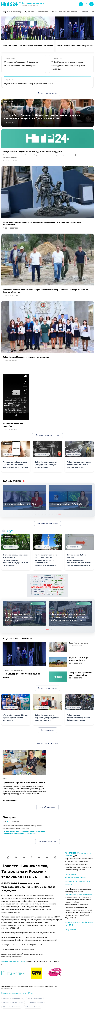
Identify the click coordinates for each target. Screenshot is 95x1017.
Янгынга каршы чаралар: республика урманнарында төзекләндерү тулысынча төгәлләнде (15, 560)
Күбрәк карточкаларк (47, 743)
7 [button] (56, 514)
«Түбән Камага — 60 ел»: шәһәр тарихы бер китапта (28, 46)
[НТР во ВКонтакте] (24, 857)
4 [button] (46, 514)
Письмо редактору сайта (13, 961)
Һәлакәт (84, 12)
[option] (12, 12)
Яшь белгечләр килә (78, 643)
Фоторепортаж (10, 604)
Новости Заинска (33, 1007)
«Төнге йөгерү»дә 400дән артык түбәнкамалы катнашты (15, 717)
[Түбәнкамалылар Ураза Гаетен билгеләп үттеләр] (43, 613)
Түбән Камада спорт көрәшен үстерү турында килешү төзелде (47, 717)
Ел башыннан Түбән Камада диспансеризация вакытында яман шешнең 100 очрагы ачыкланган (79, 560)
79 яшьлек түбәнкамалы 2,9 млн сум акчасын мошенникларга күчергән (15, 464)
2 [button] (39, 514)
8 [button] (60, 514)
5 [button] (49, 514)
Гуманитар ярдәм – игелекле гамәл (24, 782)
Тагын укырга (47, 730)
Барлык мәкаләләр (47, 688)
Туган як (6, 670)
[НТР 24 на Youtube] (16, 857)
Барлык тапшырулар (47, 523)
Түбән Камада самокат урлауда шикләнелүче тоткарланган (46, 464)
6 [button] (53, 514)
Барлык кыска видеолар (47, 435)
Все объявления (47, 807)
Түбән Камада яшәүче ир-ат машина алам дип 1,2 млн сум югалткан (79, 464)
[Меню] (91, 4)
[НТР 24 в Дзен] (55, 857)
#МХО (5, 779)
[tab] (45, 36)
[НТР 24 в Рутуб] (47, 857)
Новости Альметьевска (13, 1002)
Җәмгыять (29, 12)
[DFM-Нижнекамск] (36, 973)
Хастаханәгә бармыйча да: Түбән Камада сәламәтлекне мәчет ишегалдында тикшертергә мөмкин (46, 560)
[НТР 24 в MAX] (8, 857)
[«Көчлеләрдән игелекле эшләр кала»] (24, 654)
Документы (70, 930)
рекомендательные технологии (78, 894)
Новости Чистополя (12, 1007)
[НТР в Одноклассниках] (31, 857)
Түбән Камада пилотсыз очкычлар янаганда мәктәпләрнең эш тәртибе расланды (68, 65)
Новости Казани (35, 998)
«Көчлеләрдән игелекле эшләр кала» (75, 46)
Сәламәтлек (43, 12)
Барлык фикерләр (47, 841)
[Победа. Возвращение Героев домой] (47, 585)
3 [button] (42, 514)
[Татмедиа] (13, 973)
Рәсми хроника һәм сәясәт (64, 12)
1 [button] (35, 514)
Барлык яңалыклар (12, 12)
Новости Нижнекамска (13, 998)
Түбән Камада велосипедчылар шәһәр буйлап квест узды (78, 717)
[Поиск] (81, 4)
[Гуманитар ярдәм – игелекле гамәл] (24, 762)
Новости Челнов (36, 1002)
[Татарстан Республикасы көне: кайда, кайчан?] (58, 676)
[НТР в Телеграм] (39, 857)
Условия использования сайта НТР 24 (17, 993)
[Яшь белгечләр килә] (58, 647)
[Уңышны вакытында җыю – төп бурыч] (58, 662)
